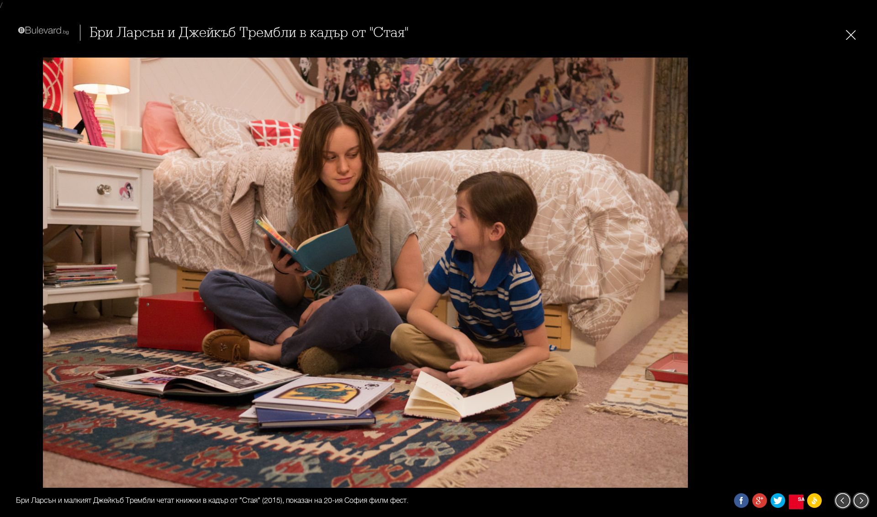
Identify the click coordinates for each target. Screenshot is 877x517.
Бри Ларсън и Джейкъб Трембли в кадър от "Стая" (249, 33)
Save (800, 499)
